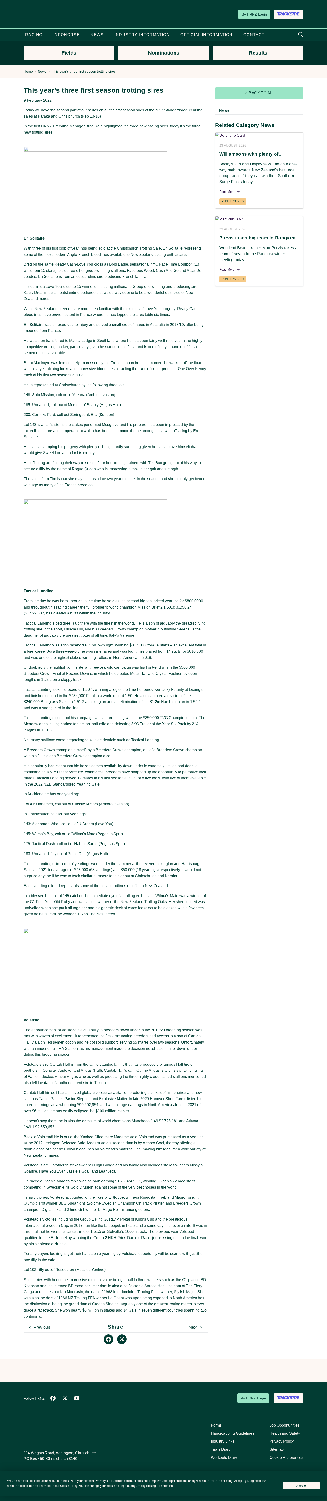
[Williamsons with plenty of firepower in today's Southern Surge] (259, 136)
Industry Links (222, 1441)
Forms (216, 1425)
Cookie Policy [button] (68, 1486)
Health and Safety (285, 1433)
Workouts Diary (224, 1457)
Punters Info (233, 201)
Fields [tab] (69, 53)
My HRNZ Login (254, 14)
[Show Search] (300, 34)
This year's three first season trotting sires (84, 71)
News (42, 71)
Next (194, 1327)
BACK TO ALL (261, 93)
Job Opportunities (284, 1425)
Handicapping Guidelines (232, 1433)
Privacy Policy (282, 1441)
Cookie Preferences (286, 1457)
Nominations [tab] (163, 53)
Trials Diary (220, 1449)
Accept (301, 1485)
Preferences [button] (165, 1486)
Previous (41, 1327)
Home (28, 71)
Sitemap (277, 1449)
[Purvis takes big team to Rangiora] (259, 219)
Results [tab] (258, 53)
